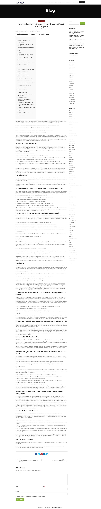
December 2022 (72, 99)
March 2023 (71, 93)
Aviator (70, 157)
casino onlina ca (72, 179)
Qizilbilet (70, 234)
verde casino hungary (73, 252)
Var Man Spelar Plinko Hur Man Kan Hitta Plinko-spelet (76, 48)
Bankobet (71, 163)
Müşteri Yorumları (21, 42)
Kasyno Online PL (72, 197)
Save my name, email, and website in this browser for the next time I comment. (31, 496)
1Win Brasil (71, 114)
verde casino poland (73, 254)
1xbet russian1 (72, 149)
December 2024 (72, 66)
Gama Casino (71, 193)
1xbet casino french (73, 135)
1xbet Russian (71, 147)
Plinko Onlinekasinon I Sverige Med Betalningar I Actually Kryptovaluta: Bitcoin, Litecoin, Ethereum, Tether (76, 44)
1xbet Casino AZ (72, 133)
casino (70, 173)
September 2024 (72, 73)
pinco (70, 224)
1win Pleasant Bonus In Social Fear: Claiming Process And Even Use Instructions (76, 32)
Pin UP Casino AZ (72, 220)
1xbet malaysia (72, 141)
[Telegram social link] (47, 454)
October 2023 (71, 81)
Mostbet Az (20, 52)
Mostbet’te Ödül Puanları (22, 73)
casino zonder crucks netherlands (75, 185)
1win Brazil (71, 116)
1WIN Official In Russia (73, 122)
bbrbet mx (71, 169)
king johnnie (71, 199)
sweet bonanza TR (72, 248)
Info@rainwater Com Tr (22, 115)
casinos (70, 187)
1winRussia (71, 128)
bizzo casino (71, 171)
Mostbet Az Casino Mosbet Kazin (24, 40)
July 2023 (71, 85)
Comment (18, 472)
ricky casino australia (73, 238)
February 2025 (72, 62)
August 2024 (71, 75)
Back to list (41, 460)
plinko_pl (70, 232)
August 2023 (71, 83)
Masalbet (71, 201)
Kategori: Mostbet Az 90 (22, 88)
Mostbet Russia (72, 208)
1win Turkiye (71, 124)
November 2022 (72, 101)
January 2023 (71, 97)
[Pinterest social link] (41, 454)
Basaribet (71, 165)
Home (47, 13)
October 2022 (71, 103)
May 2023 (71, 89)
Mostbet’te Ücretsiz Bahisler (23, 76)
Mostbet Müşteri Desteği (22, 97)
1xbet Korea (71, 137)
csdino (70, 191)
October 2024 (71, 71)
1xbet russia (71, 145)
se (69, 240)
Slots (70, 242)
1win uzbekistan (72, 126)
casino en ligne (72, 175)
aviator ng (71, 161)
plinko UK (71, 230)
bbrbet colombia (72, 167)
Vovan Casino (71, 256)
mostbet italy (71, 204)
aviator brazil (71, 159)
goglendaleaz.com (27, 151)
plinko (70, 228)
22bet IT (71, 155)
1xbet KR (71, 139)
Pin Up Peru (71, 222)
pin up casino (71, 218)
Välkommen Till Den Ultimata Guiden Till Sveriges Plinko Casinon (77, 40)
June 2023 (71, 87)
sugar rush (71, 246)
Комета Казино (72, 260)
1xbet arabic (71, 130)
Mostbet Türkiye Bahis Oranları (23, 71)
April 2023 (71, 91)
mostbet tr (71, 210)
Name (17, 486)
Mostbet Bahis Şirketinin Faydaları (24, 60)
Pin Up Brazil (71, 216)
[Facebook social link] (36, 454)
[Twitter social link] (39, 454)
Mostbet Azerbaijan (21, 110)
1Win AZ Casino (72, 112)
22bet (70, 151)
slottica (70, 244)
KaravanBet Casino (72, 195)
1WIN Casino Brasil (72, 118)
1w (69, 110)
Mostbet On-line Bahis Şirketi (23, 74)
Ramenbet (71, 236)
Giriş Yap (19, 50)
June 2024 (71, 79)
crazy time (71, 189)
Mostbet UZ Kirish (72, 212)
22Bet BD (71, 153)
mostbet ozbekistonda (73, 206)
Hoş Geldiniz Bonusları (22, 87)
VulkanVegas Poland (73, 258)
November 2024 (72, 68)
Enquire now (82, 2)
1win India (71, 120)
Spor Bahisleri (20, 66)
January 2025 (71, 64)
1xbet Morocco (72, 143)
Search (70, 21)
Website (17, 491)
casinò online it (72, 183)
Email (43, 486)
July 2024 (71, 77)
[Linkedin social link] (44, 454)
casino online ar (72, 181)
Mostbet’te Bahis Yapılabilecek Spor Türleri (25, 102)
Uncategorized (52, 13)
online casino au (72, 214)
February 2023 (72, 95)
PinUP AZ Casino (72, 226)
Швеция (70, 262)
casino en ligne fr (72, 177)
